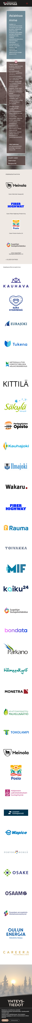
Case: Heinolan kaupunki (16, 194)
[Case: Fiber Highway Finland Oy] (16, 205)
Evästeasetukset (14, 1020)
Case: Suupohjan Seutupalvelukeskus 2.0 (16, 253)
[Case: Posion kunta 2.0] (16, 224)
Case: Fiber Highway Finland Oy (16, 213)
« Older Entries (12, 259)
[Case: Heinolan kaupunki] (16, 185)
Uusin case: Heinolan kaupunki (13, 160)
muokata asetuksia (7, 1016)
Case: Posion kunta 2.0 (16, 233)
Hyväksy (5, 1020)
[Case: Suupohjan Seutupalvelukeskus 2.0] (16, 244)
